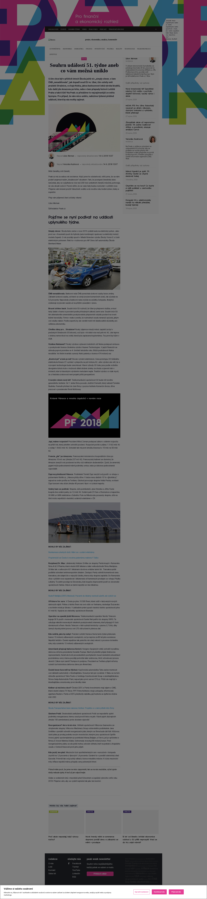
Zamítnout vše (159, 892)
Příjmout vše (176, 892)
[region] (103, 892)
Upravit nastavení (141, 892)
